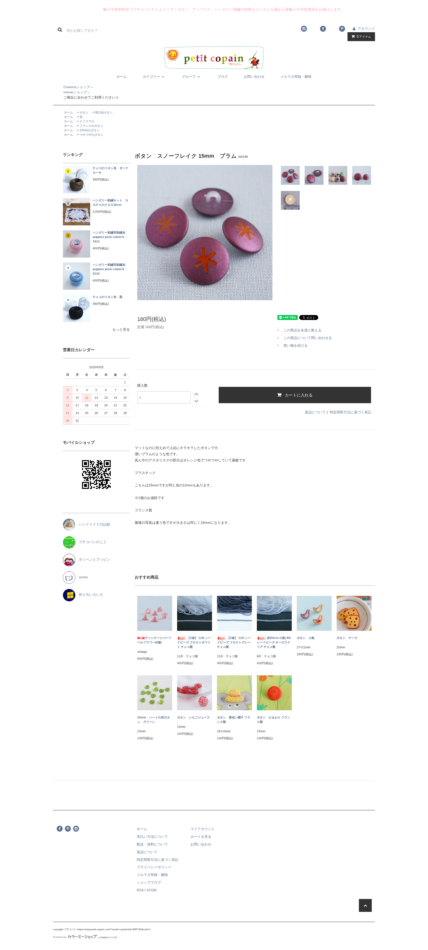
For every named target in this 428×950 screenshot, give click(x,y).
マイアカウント (202, 829)
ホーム (121, 77)
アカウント (366, 28)
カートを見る (200, 837)
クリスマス (87, 121)
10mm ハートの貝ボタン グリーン (153, 720)
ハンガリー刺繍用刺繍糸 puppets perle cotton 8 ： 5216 (110, 269)
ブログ (222, 77)
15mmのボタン (90, 130)
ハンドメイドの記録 (92, 524)
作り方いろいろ (89, 595)
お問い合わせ (254, 77)
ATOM (152, 890)
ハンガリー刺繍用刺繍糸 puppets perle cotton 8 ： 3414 (110, 237)
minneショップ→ (71, 92)
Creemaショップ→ (73, 87)
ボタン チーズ (347, 638)
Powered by (60, 937)
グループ (189, 77)
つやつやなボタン (91, 134)
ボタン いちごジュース (193, 717)
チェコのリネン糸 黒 (107, 297)
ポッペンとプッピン (92, 559)
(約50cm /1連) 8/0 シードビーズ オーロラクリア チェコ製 (274, 642)
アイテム (364, 36)
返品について (315, 412)
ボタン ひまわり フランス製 (273, 720)
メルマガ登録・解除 (296, 77)
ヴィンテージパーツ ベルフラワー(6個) (154, 640)
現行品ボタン (104, 112)
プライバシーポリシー (154, 867)
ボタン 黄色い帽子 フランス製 (233, 720)
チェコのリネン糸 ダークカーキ (110, 170)
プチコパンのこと (91, 542)
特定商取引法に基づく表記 (350, 412)
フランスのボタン (91, 126)
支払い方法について (152, 837)
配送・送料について (152, 844)
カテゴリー (151, 77)
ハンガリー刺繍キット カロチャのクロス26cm (110, 203)
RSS (140, 890)
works (81, 577)
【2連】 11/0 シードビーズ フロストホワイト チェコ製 (194, 642)
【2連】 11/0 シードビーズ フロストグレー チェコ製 (234, 642)
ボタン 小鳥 (306, 638)
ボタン (84, 112)
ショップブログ (149, 882)
